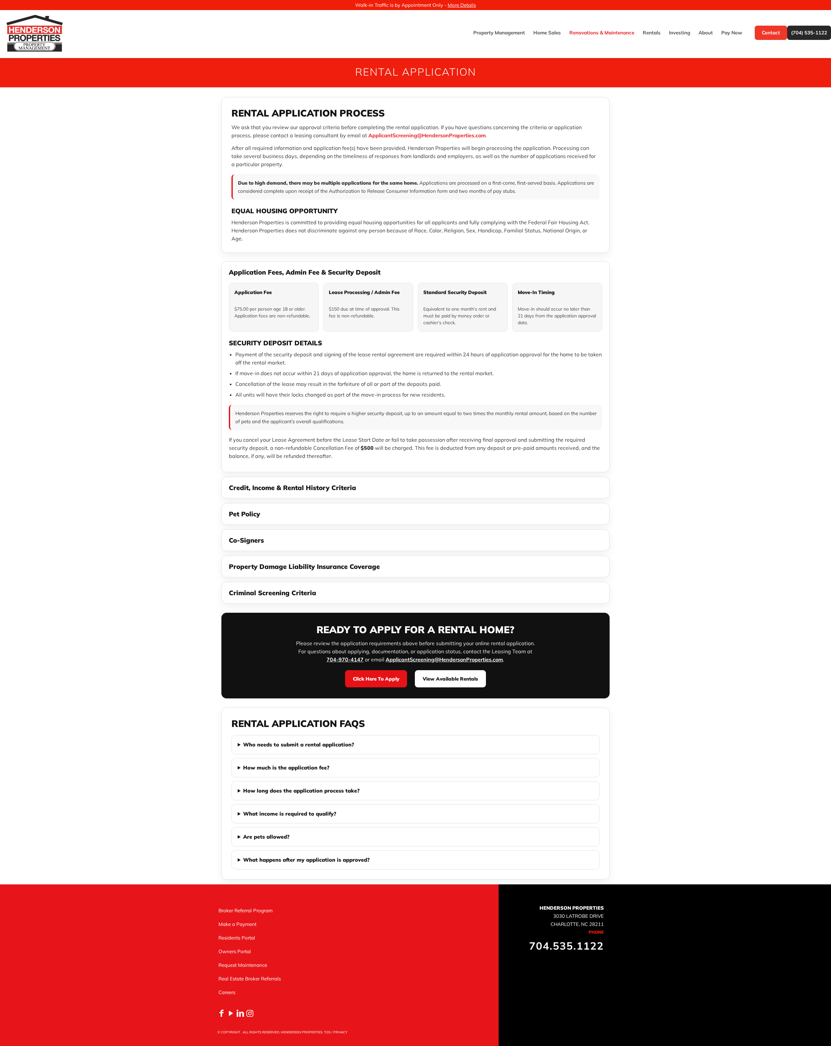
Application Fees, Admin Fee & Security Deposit (304, 272)
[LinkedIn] (240, 1013)
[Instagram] (250, 1013)
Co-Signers (246, 540)
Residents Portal (236, 938)
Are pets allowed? (266, 836)
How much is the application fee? (286, 767)
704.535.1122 (566, 945)
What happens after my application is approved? (306, 859)
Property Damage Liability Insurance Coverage (304, 566)
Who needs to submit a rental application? (298, 744)
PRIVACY (340, 1032)
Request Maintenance (242, 965)
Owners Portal (234, 951)
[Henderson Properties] (34, 32)
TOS (327, 1032)
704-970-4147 (345, 659)
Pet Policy (244, 514)
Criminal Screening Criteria (272, 593)
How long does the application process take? (301, 790)
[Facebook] (221, 1013)
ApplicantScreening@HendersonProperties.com (427, 135)
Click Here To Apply (376, 679)
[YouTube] (231, 1013)
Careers (226, 992)
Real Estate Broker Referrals (249, 979)
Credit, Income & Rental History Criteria (292, 488)
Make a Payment (237, 924)
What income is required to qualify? (289, 813)
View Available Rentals (450, 679)
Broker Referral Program (245, 910)
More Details (462, 5)
